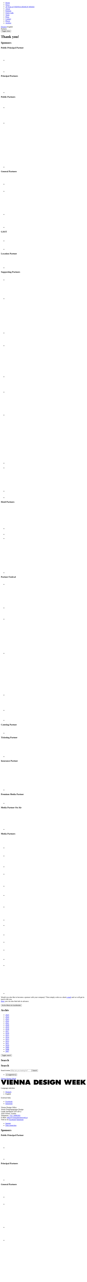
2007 (7, 1051)
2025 (7, 1015)
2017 (7, 1031)
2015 (7, 1035)
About (7, 9)
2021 (7, 1023)
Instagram (19, 1120)
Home (7, 3)
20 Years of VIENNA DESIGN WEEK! (20, 7)
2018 (7, 1029)
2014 (7, 1037)
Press (7, 17)
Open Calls (9, 13)
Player (7, 21)
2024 (7, 1017)
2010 (7, 1045)
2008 (7, 1049)
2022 (7, 1021)
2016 (7, 1033)
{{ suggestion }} (11, 1075)
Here (2, 1001)
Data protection (10, 1125)
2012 (7, 1041)
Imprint (8, 1123)
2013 (7, 1039)
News (7, 5)
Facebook (12, 1120)
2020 (7, 1025)
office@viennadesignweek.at (17, 1118)
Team (7, 15)
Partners (8, 11)
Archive (8, 23)
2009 (7, 1047)
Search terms (5, 1070)
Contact (8, 19)
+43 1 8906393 (14, 1115)
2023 (7, 1019)
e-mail (69, 997)
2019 (7, 1027)
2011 (7, 1043)
